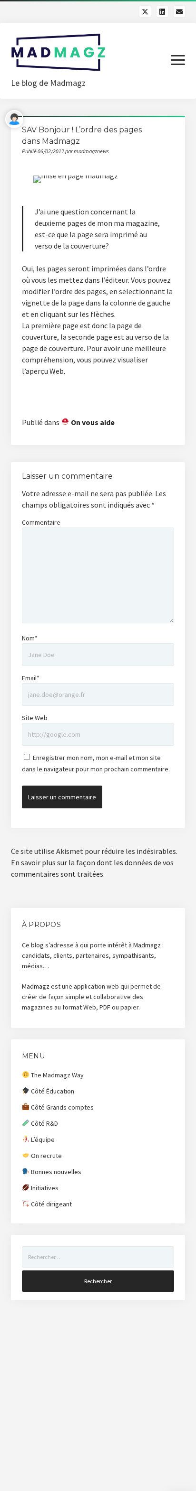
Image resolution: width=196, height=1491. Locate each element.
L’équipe (42, 1139)
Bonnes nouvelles (55, 1171)
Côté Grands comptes (61, 1107)
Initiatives (44, 1188)
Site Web (35, 717)
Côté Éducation (51, 1091)
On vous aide (92, 422)
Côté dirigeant (50, 1204)
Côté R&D (43, 1123)
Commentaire (41, 522)
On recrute (45, 1155)
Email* (30, 678)
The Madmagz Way (56, 1075)
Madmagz (147, 945)
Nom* (30, 638)
